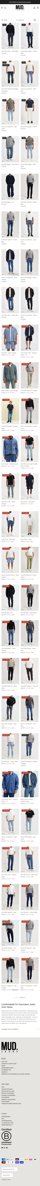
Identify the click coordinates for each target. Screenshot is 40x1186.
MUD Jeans (7, 1179)
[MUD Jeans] (20, 7)
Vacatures (4, 1072)
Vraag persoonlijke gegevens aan (11, 1103)
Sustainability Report (7, 1067)
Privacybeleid (5, 1097)
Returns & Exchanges (7, 1093)
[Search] (6, 8)
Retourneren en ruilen (7, 1091)
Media (3, 1065)
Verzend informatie (7, 1089)
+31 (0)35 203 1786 (7, 1122)
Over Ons (4, 1061)
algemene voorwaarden (8, 1099)
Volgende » (22, 997)
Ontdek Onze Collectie (9, 1029)
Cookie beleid (5, 1101)
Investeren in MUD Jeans (8, 1063)
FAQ (2, 1087)
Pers (2, 1118)
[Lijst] (37, 20)
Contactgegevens (6, 1120)
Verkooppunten (5, 1116)
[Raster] (35, 20)
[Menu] (2, 8)
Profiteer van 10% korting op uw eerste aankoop (15, 1074)
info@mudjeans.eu (7, 1124)
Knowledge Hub (6, 1069)
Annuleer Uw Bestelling (8, 1095)
